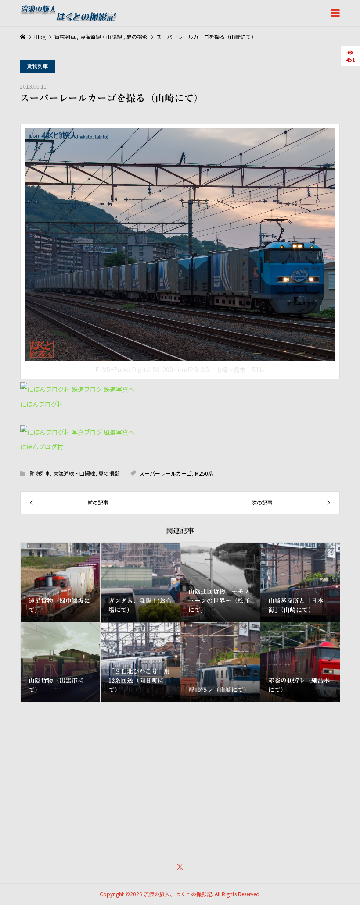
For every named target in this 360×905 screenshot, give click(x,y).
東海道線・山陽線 (74, 473)
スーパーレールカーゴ (165, 473)
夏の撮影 (108, 473)
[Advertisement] (180, 776)
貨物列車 (37, 66)
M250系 (204, 473)
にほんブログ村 (41, 404)
